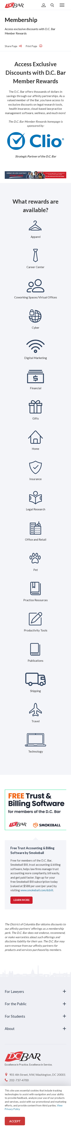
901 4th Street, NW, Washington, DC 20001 (37, 1074)
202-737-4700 (19, 1080)
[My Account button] (43, 5)
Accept (15, 1121)
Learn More (21, 899)
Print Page (32, 46)
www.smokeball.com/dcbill (36, 890)
